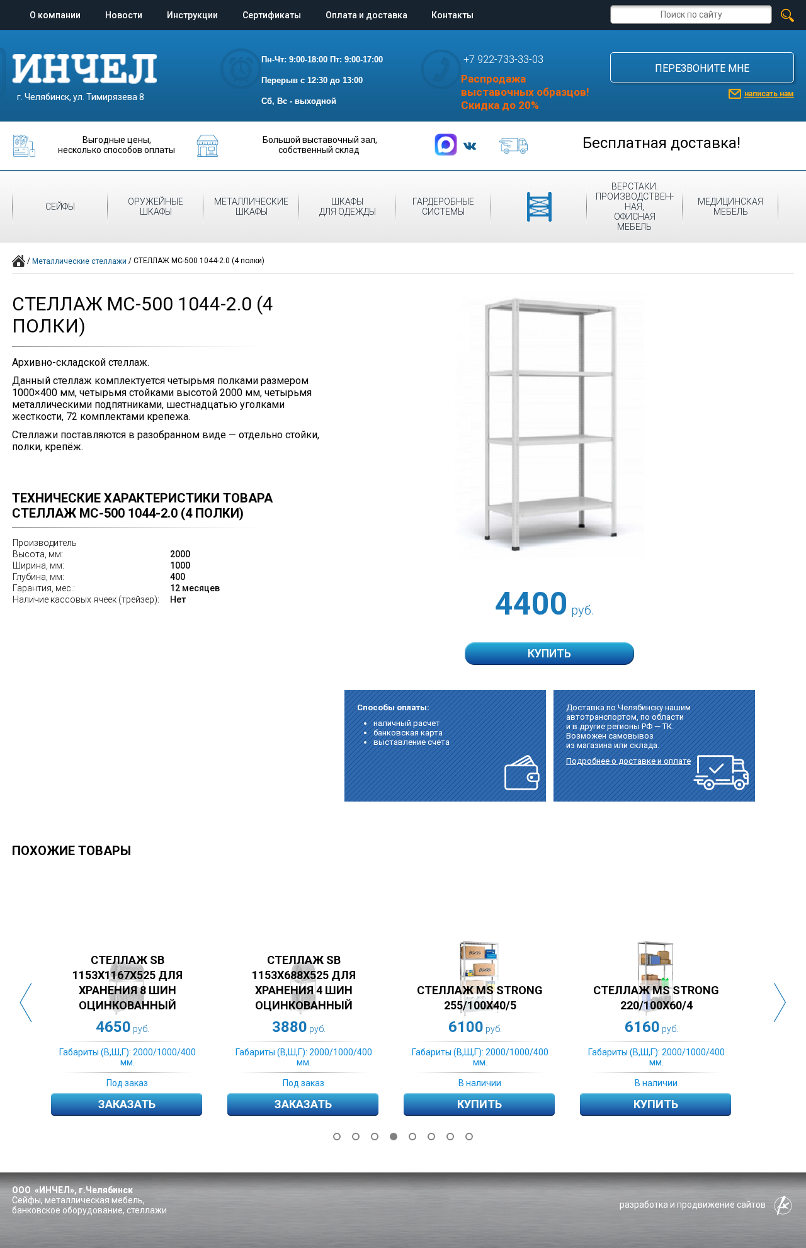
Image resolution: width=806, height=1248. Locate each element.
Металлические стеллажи (79, 261)
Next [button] (780, 1003)
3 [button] (374, 1136)
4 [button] (393, 1136)
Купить (479, 1104)
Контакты (452, 15)
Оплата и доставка (366, 15)
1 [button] (337, 1136)
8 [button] (469, 1136)
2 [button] (356, 1136)
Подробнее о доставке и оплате (628, 761)
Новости (123, 15)
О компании (55, 15)
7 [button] (450, 1136)
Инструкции (192, 15)
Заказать (127, 1104)
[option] (139, 1003)
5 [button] (412, 1136)
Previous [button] (26, 1003)
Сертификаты (271, 15)
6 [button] (431, 1136)
